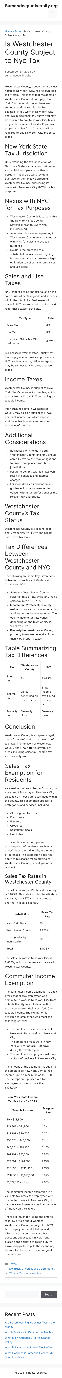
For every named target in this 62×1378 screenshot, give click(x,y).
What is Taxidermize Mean (25, 1273)
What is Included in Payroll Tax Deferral (29, 1347)
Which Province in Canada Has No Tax (29, 1332)
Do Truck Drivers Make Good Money (32, 1268)
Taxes (18, 31)
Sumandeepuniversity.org (31, 5)
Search (49, 1294)
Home (8, 31)
